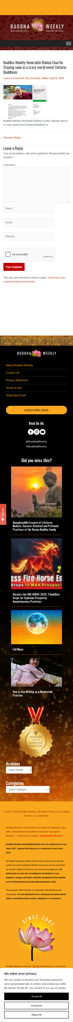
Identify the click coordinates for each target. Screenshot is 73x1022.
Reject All (36, 1014)
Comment (9, 165)
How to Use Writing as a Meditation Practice (32, 693)
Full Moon (18, 649)
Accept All (36, 996)
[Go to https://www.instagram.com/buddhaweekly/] (37, 432)
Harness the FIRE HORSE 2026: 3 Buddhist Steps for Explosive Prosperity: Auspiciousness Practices (36, 597)
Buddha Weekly (30, 865)
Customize (36, 1005)
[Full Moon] (36, 627)
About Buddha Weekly (19, 365)
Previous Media (10, 137)
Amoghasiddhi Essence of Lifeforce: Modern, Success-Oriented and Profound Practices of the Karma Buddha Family (35, 526)
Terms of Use (14, 387)
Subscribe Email (16, 395)
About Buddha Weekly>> (51, 836)
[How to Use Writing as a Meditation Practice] (36, 672)
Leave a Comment (13, 78)
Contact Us (12, 372)
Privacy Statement (17, 380)
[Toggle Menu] (68, 43)
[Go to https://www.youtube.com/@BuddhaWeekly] (42, 432)
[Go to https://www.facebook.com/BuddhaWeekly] (31, 432)
